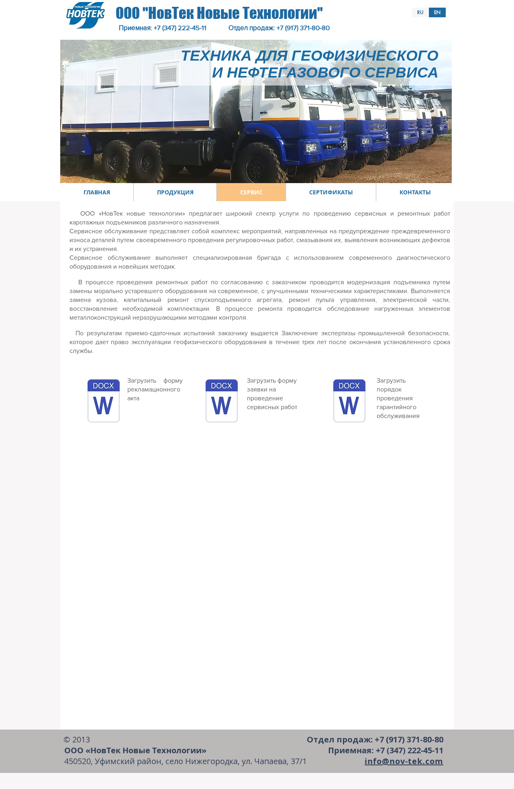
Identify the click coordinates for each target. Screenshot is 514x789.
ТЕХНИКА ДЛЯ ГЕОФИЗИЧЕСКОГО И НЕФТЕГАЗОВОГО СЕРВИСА (310, 64)
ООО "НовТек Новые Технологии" (219, 13)
